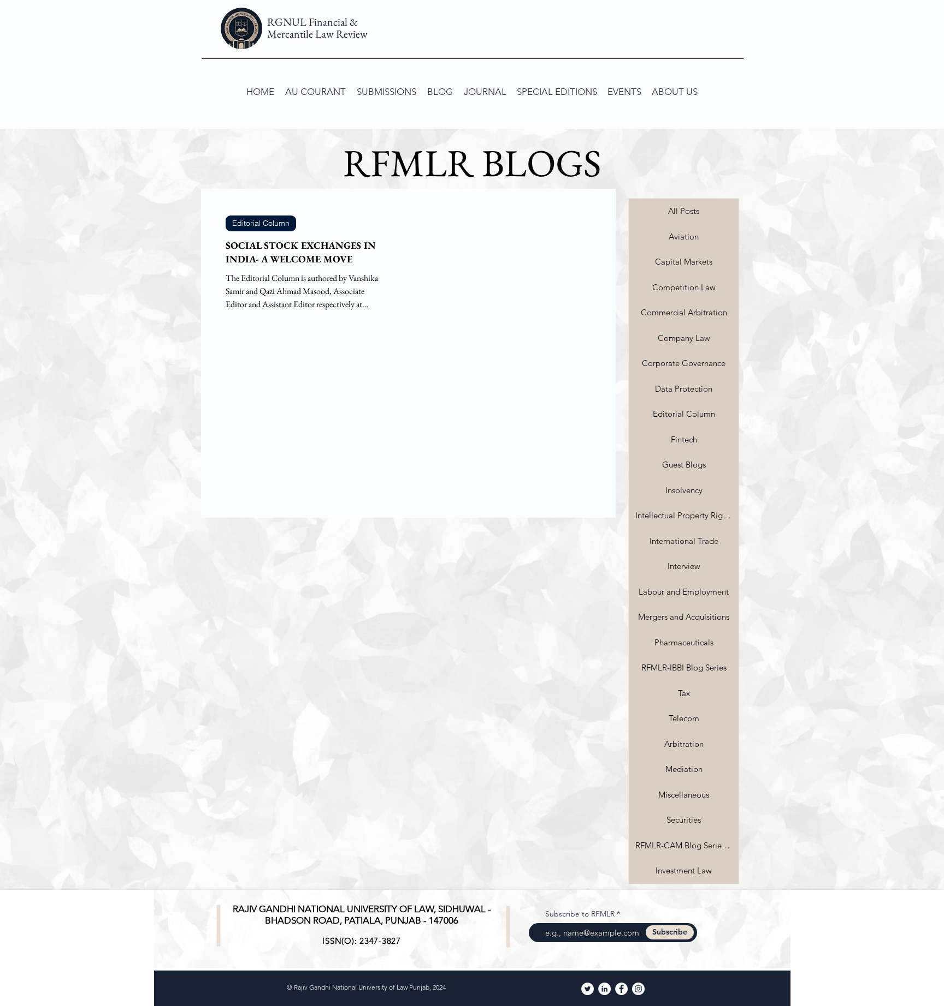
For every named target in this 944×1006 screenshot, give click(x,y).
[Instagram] (638, 989)
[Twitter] (587, 989)
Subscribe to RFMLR (580, 914)
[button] (386, 91)
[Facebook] (621, 989)
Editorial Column (261, 223)
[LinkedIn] (604, 989)
